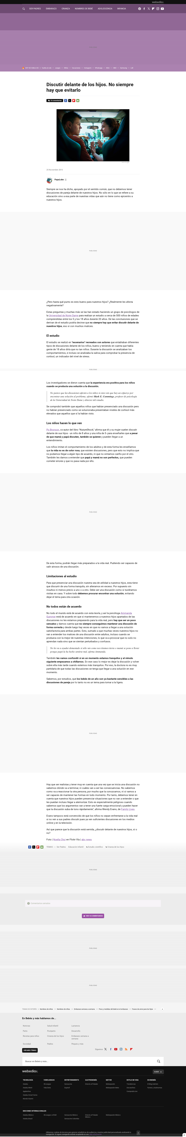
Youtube (162, 8)
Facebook (144, 8)
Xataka (25, 1084)
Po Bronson (52, 429)
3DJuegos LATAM (50, 1115)
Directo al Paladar (91, 1084)
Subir (156, 1072)
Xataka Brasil (27, 1119)
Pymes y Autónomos (154, 1088)
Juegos (57, 68)
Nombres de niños (46, 1009)
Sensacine (68, 1084)
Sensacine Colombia (71, 1119)
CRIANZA (66, 8)
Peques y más (77, 1044)
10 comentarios (56, 100)
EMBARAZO (51, 8)
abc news (86, 839)
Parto (25, 1031)
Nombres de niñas (63, 1009)
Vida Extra (47, 1088)
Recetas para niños (31, 1036)
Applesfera (27, 1091)
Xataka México (28, 1115)
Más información (95, 1134)
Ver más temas (30, 1050)
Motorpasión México (113, 1115)
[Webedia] (158, 2)
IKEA (107, 68)
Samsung (123, 68)
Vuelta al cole (46, 68)
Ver (94, 916)
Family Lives (128, 809)
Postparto (51, 1031)
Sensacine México (71, 1115)
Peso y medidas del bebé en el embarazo (113, 1009)
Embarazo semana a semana (84, 1009)
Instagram (157, 8)
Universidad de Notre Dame (63, 315)
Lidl (132, 68)
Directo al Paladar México (91, 1116)
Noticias (26, 1026)
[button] (60, 179)
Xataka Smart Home (30, 1095)
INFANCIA (121, 8)
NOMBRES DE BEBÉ (84, 8)
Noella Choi (59, 839)
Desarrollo (75, 1031)
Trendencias (131, 1084)
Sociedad (27, 1044)
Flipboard (153, 8)
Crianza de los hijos (115, 847)
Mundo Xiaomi (28, 1099)
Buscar (158, 1061)
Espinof (67, 1088)
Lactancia (75, 1026)
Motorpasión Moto (112, 1088)
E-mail (77, 100)
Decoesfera (131, 1088)
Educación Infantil (76, 847)
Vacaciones (76, 68)
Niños (66, 68)
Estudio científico (95, 847)
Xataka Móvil (27, 1088)
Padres (50, 1044)
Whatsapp (98, 68)
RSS (126, 1049)
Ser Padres (61, 847)
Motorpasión (110, 1084)
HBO (114, 68)
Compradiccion (132, 1091)
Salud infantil (52, 1026)
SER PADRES (35, 8)
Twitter (148, 8)
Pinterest (139, 8)
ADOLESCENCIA (105, 8)
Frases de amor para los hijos (142, 1009)
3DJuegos (47, 1084)
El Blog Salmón (152, 1084)
